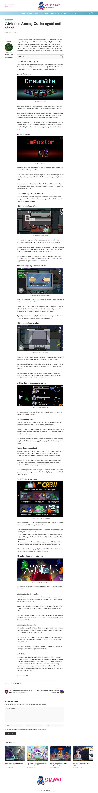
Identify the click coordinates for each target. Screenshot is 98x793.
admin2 (6, 32)
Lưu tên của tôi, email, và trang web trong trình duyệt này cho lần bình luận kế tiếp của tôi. (26, 729)
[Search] (92, 13)
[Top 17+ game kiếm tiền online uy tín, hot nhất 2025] (15, 753)
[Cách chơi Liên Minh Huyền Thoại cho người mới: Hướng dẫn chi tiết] (9, 47)
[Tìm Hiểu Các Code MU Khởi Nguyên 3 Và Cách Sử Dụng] (83, 753)
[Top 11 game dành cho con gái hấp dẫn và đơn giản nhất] (37, 753)
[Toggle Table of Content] (60, 56)
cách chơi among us (17, 683)
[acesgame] (49, 6)
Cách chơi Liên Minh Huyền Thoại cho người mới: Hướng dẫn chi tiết (9, 55)
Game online (8, 19)
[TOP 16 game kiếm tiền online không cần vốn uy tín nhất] (60, 753)
